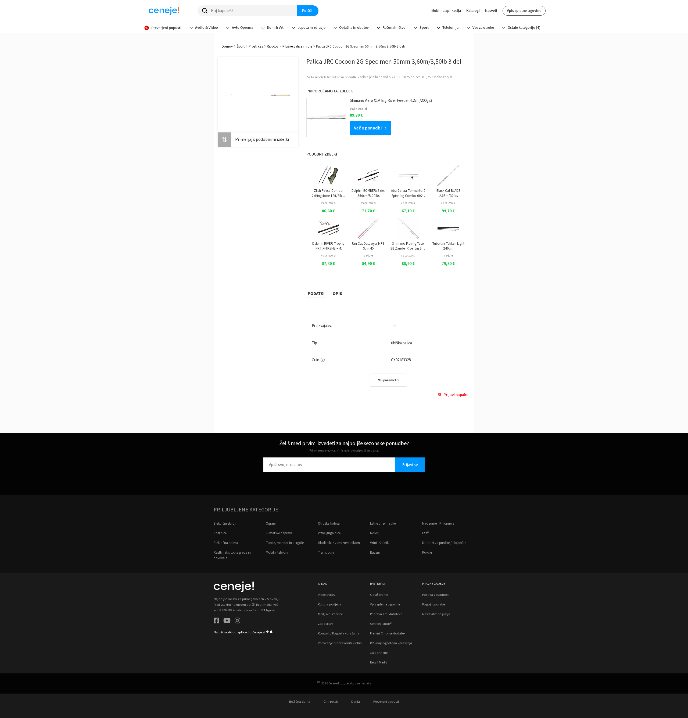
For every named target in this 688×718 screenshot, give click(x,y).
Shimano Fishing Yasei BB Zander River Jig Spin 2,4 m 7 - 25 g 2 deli (408, 246)
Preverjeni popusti (386, 701)
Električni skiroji (225, 523)
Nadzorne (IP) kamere (438, 523)
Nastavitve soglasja (436, 614)
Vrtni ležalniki (379, 542)
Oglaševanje (379, 594)
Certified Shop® (381, 623)
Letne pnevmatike (383, 523)
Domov (227, 46)
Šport (241, 46)
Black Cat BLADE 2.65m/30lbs (448, 193)
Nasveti (491, 10)
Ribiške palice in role (297, 46)
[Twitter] (227, 621)
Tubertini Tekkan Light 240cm (448, 246)
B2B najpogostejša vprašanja (391, 643)
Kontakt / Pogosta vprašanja (338, 633)
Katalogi (473, 10)
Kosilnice (220, 533)
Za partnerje (379, 652)
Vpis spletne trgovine (524, 10)
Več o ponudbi (368, 128)
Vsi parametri (388, 380)
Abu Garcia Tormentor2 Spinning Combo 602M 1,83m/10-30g (408, 193)
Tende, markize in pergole (285, 542)
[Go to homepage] (163, 10)
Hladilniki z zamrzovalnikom (339, 542)
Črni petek (331, 701)
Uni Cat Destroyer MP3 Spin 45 (368, 246)
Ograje (270, 523)
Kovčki (427, 552)
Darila (355, 701)
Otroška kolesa (329, 523)
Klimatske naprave (279, 533)
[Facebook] (216, 621)
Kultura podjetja (329, 604)
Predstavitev (326, 594)
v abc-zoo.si (328, 203)
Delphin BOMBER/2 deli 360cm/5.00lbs (368, 193)
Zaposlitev (325, 623)
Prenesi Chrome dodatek (387, 633)
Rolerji (374, 533)
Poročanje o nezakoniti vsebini (340, 643)
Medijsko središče (330, 614)
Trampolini (326, 552)
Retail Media (379, 662)
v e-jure (368, 256)
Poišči (307, 10)
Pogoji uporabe (433, 604)
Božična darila (299, 701)
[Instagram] (237, 621)
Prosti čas (256, 46)
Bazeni (375, 552)
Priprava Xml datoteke (386, 614)
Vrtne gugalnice (329, 533)
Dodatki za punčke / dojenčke (444, 542)
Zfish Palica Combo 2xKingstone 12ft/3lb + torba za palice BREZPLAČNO (328, 193)
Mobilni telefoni (277, 552)
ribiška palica (401, 343)
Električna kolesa (226, 542)
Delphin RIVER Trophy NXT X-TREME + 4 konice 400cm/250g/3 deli (328, 246)
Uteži (425, 533)
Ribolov (272, 46)
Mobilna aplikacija (446, 10)
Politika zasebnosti (435, 594)
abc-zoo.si (444, 77)
